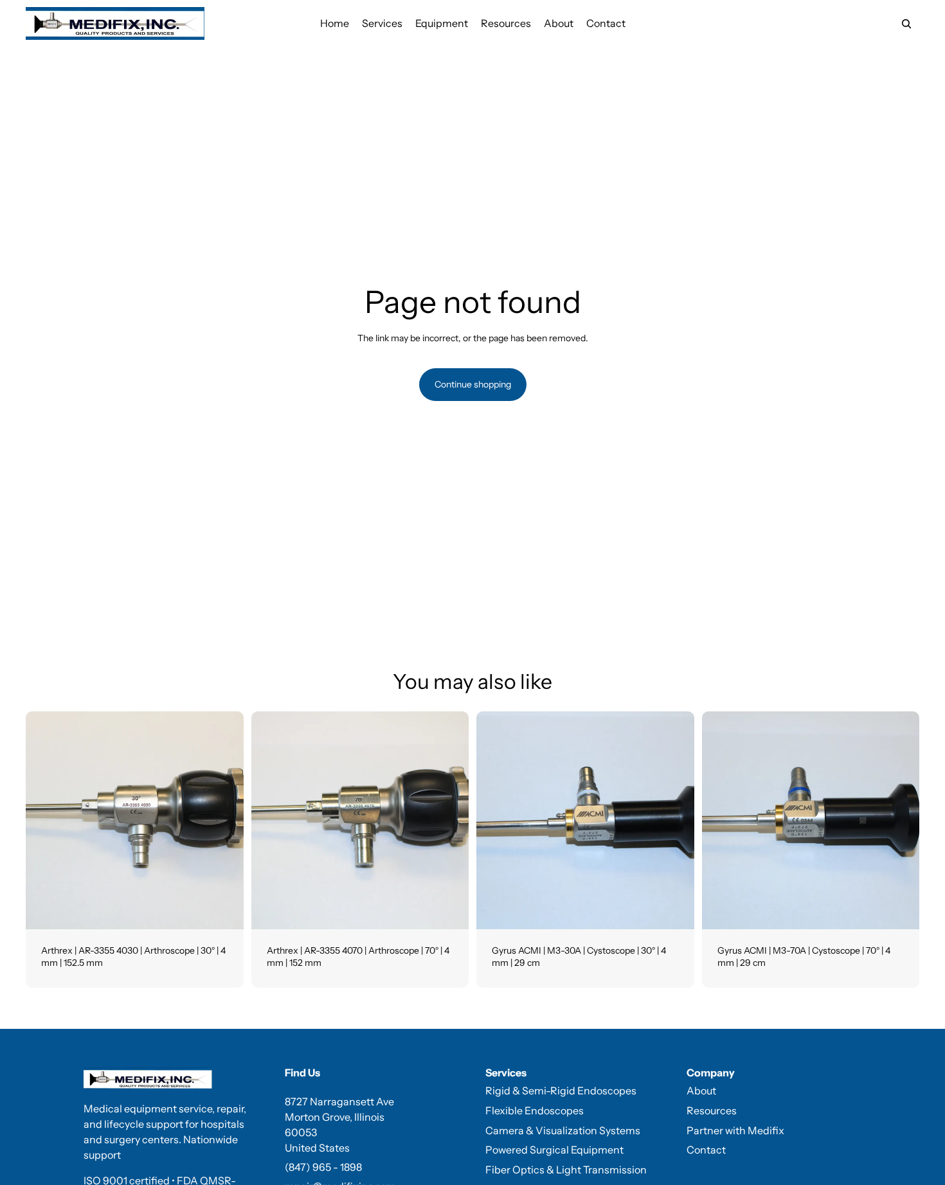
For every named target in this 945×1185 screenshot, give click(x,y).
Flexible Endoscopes (534, 1110)
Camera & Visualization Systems (562, 1130)
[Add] (223, 909)
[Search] (906, 24)
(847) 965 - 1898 (323, 1167)
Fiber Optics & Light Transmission (566, 1169)
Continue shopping (473, 384)
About (701, 1090)
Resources (712, 1110)
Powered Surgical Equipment (554, 1149)
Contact (706, 1149)
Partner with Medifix (735, 1130)
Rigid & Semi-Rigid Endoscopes (560, 1090)
